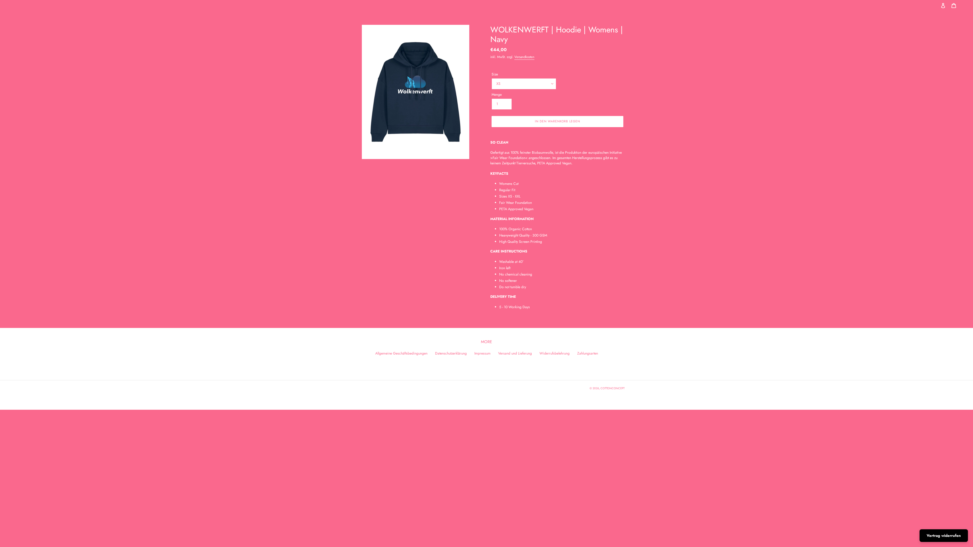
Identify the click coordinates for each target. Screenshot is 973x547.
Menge (497, 94)
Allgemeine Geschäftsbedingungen (401, 353)
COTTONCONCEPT (613, 388)
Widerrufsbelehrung (554, 353)
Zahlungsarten (587, 353)
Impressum (482, 353)
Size (495, 74)
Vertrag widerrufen (944, 535)
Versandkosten (524, 56)
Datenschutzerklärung (451, 353)
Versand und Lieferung (515, 353)
